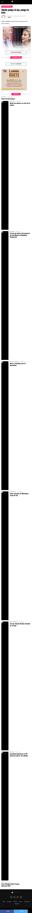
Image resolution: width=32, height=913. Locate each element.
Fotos (20, 901)
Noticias (9, 901)
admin (9, 17)
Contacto (17, 904)
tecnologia (26, 901)
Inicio (4, 901)
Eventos (15, 901)
